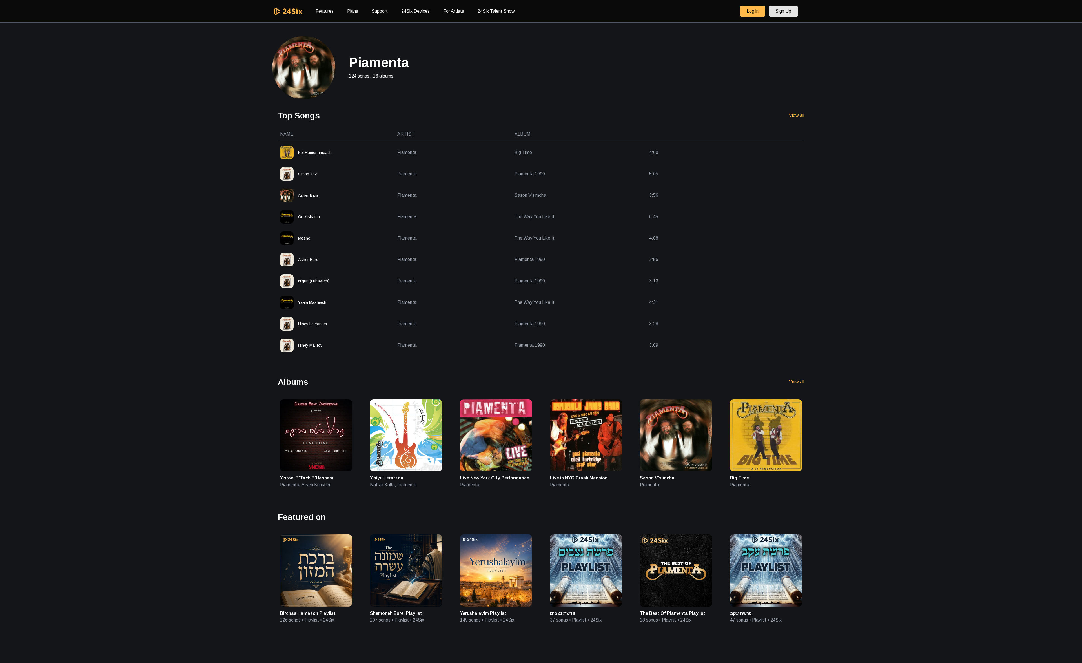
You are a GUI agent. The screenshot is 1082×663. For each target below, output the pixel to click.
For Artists (453, 11)
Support (380, 11)
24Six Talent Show (496, 11)
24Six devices (415, 11)
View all (796, 115)
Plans (352, 11)
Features (325, 11)
